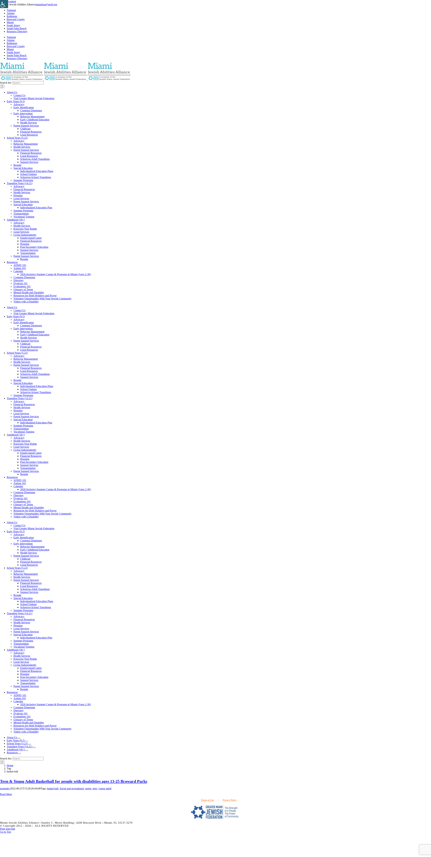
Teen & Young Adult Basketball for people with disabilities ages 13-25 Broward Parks (73, 781)
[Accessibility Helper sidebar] (4, 4)
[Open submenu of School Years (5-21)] (29, 744)
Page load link (7, 828)
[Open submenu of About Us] (19, 738)
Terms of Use (207, 800)
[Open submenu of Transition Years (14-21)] (34, 747)
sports (88, 788)
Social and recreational (72, 788)
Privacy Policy (230, 800)
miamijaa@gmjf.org (46, 4)
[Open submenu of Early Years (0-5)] (26, 741)
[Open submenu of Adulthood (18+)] (26, 750)
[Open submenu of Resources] (19, 753)
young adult (104, 788)
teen (95, 788)
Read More (6, 794)
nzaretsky (5, 788)
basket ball (52, 788)
